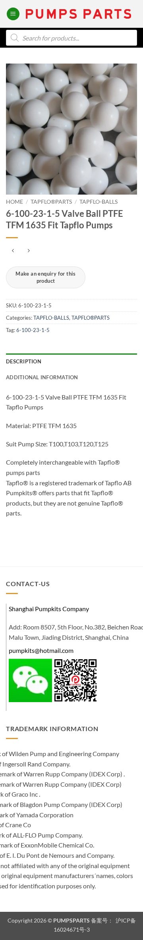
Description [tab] (23, 361)
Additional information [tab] (42, 377)
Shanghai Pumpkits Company (49, 608)
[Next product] (13, 251)
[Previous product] (28, 251)
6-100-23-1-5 (33, 330)
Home (14, 202)
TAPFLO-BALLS (98, 202)
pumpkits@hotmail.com (41, 650)
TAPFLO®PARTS (51, 202)
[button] (13, 14)
